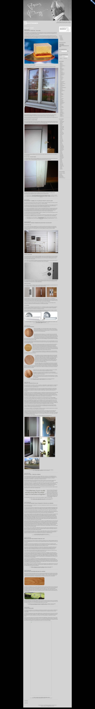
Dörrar (29, 196)
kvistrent (33, 195)
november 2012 (62, 147)
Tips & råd (42, 195)
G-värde (61, 78)
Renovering (61, 100)
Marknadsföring (45, 218)
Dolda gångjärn (30, 321)
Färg (30, 196)
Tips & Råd (45, 196)
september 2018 (62, 121)
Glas (60, 80)
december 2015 (62, 126)
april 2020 (61, 120)
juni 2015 (61, 130)
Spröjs (61, 104)
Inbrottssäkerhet (62, 81)
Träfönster (46, 195)
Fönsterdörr (61, 77)
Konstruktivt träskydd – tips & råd (32, 30)
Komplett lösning (62, 85)
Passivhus (61, 96)
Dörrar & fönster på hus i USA (31, 383)
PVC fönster (61, 98)
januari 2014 (61, 140)
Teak (60, 105)
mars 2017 (61, 124)
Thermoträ (61, 106)
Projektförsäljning (29, 608)
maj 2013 (61, 143)
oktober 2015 (61, 128)
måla (35, 195)
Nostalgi (40, 217)
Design (61, 70)
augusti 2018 (61, 122)
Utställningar (61, 112)
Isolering (36, 470)
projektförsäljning (45, 697)
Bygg (27, 196)
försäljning (42, 697)
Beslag (61, 66)
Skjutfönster (61, 103)
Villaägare (61, 114)
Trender (40, 379)
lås (47, 321)
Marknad (61, 89)
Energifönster (61, 72)
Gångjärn (36, 321)
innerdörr (41, 321)
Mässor (40, 499)
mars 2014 (61, 139)
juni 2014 (61, 136)
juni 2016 (61, 125)
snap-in (52, 321)
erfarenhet (38, 534)
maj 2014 (61, 137)
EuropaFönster (62, 73)
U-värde (61, 111)
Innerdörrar (35, 196)
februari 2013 (61, 145)
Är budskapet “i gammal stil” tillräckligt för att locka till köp (38, 200)
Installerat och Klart (62, 83)
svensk (56, 321)
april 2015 (61, 131)
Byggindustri (30, 218)
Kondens (61, 86)
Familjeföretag (61, 74)
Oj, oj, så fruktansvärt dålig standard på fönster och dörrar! (38, 503)
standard (54, 321)
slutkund (49, 697)
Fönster (32, 196)
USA (44, 534)
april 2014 (61, 138)
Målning (37, 195)
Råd (38, 195)
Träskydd (49, 195)
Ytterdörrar (61, 116)
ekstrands (37, 697)
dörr (32, 321)
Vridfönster (61, 115)
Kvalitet (43, 196)
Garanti (61, 79)
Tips (40, 195)
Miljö (60, 92)
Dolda (27, 321)
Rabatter (61, 99)
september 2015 (62, 129)
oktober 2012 (61, 148)
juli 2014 (61, 135)
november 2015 (62, 127)
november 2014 (62, 133)
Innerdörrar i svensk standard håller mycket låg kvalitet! (38, 222)
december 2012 (62, 146)
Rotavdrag (61, 101)
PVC (60, 97)
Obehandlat (42, 217)
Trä (47, 196)
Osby (60, 95)
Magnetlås (49, 321)
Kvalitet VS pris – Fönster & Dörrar (32, 474)
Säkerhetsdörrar (62, 102)
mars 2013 (61, 144)
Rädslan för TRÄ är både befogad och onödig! (34, 571)
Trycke (45, 322)
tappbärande (42, 322)
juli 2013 (61, 142)
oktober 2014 (61, 134)
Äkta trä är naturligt (29, 326)
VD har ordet (52, 196)
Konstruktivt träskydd (39, 196)
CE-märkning (61, 69)
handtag (38, 321)
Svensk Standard (38, 322)
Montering (61, 93)
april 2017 (61, 123)
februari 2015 (61, 132)
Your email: (60, 55)
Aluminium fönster (62, 65)
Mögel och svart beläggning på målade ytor (34, 538)
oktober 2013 (61, 141)
